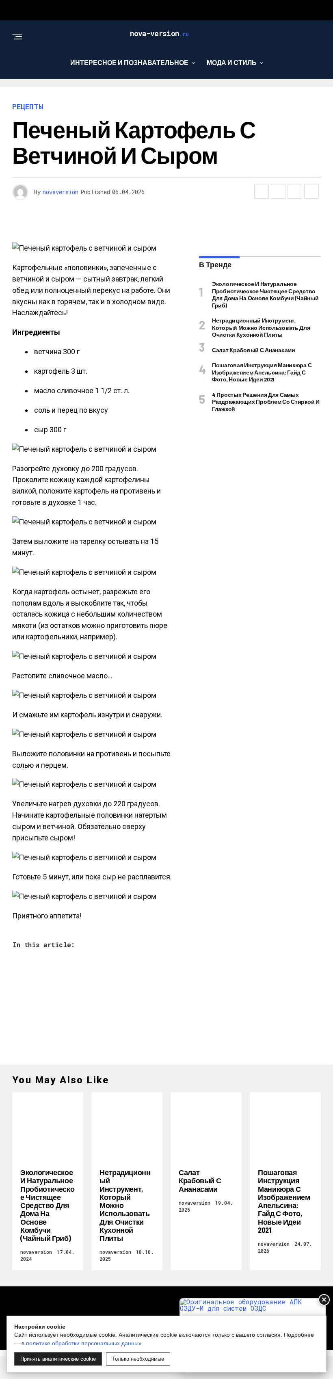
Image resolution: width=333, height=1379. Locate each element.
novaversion (60, 192)
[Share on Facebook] (261, 191)
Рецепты (163, 96)
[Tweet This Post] (278, 191)
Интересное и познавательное (129, 62)
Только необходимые (138, 1359)
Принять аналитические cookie (58, 1359)
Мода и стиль (232, 62)
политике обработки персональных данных (83, 1343)
